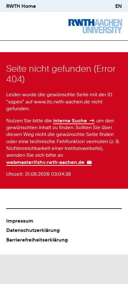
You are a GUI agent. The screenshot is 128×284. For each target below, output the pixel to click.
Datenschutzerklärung (33, 230)
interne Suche (70, 120)
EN (118, 6)
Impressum (19, 221)
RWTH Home (21, 6)
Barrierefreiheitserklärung (37, 240)
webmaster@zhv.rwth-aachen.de (45, 162)
